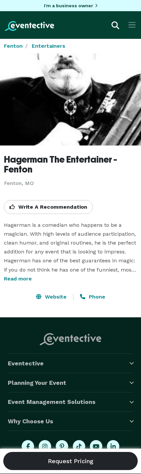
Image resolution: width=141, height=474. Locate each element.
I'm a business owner (68, 5)
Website (55, 297)
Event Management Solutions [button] (51, 401)
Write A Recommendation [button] (52, 207)
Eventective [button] (26, 363)
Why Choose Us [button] (30, 421)
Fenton (13, 46)
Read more (18, 279)
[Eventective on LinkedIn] (113, 446)
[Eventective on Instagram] (45, 446)
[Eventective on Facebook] (28, 446)
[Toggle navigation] (132, 24)
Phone (96, 297)
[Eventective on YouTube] (96, 446)
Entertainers (48, 46)
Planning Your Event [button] (37, 382)
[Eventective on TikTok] (79, 446)
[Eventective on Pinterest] (62, 446)
